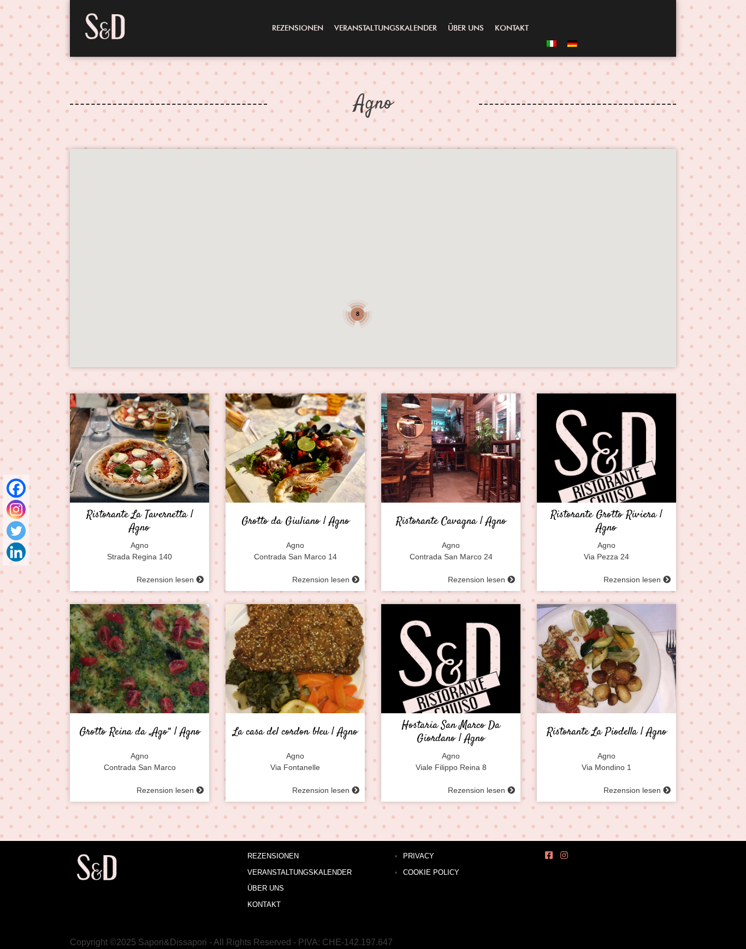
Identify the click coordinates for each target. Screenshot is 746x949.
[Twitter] (16, 530)
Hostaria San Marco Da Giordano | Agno (451, 732)
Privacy (418, 856)
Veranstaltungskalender (385, 27)
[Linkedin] (16, 552)
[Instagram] (16, 509)
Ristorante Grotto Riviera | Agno (606, 522)
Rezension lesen (166, 579)
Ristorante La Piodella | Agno (607, 732)
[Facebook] (16, 488)
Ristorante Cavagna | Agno (451, 521)
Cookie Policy (431, 872)
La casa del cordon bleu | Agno (295, 732)
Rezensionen (297, 27)
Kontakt (512, 27)
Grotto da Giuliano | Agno (295, 521)
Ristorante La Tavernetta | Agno (139, 522)
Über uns (466, 27)
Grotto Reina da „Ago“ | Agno (139, 732)
